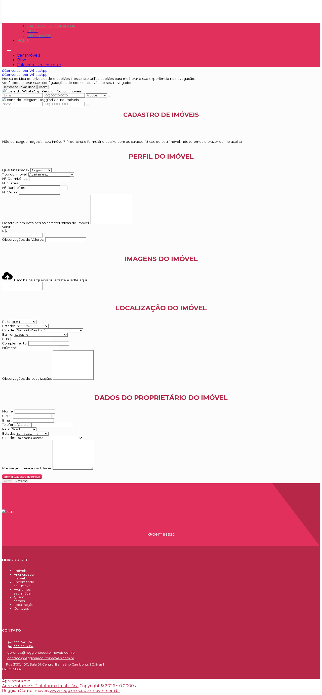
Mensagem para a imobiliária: (27, 468)
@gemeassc (161, 534)
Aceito (43, 87)
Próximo (21, 481)
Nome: (8, 411)
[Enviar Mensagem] (87, 105)
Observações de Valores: (23, 239)
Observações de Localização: (27, 378)
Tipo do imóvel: (14, 174)
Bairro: (7, 334)
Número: (9, 348)
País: (6, 322)
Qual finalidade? (15, 170)
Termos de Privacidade (19, 87)
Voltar (8, 481)
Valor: (6, 227)
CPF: (6, 416)
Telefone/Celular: (16, 425)
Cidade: (8, 330)
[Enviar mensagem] (109, 96)
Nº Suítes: (10, 183)
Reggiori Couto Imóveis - (31, 4)
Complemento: (14, 343)
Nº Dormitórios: (15, 179)
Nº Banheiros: (14, 188)
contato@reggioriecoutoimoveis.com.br (40, 658)
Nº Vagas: (10, 192)
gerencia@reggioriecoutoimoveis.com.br (41, 652)
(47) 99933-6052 (20, 646)
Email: (7, 420)
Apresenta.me (16, 681)
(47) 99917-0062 (20, 642)
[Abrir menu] (9, 49)
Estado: (8, 326)
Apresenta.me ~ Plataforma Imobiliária (40, 685)
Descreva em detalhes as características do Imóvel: (46, 223)
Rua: (6, 339)
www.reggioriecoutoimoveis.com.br (85, 690)
